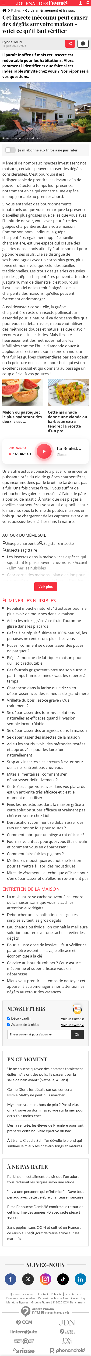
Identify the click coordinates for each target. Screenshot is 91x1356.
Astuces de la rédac (24, 1025)
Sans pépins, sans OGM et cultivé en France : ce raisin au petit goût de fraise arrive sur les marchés (44, 1233)
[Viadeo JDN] (67, 1341)
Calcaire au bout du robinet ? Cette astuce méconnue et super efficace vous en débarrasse (44, 968)
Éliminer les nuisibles (29, 600)
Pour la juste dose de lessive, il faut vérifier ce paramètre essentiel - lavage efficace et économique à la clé (47, 950)
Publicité (56, 1294)
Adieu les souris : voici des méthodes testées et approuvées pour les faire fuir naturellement (46, 749)
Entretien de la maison (31, 889)
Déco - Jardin (20, 1018)
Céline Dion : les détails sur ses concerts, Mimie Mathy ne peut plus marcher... (40, 1092)
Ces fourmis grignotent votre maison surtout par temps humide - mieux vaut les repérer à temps (46, 675)
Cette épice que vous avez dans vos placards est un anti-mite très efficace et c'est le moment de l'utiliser (46, 792)
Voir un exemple (72, 1019)
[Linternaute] (24, 1332)
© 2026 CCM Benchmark (69, 1302)
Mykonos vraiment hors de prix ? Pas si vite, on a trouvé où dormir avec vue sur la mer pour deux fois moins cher (45, 1110)
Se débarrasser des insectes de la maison (43, 737)
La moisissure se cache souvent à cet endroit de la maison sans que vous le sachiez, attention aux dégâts (46, 902)
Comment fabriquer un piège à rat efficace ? (45, 834)
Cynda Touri (12, 42)
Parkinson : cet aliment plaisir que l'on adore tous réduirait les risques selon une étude (43, 1179)
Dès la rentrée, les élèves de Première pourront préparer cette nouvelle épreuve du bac (45, 1128)
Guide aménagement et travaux (50, 10)
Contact (43, 1294)
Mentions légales (17, 1302)
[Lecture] (44, 451)
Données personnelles (20, 1298)
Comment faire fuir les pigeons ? (35, 853)
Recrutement (73, 1294)
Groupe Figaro (40, 1302)
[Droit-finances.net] (67, 1332)
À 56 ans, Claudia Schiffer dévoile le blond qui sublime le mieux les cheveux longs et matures (44, 1143)
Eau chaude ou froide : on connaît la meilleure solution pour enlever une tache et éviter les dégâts (47, 932)
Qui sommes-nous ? (22, 1294)
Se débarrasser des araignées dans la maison (47, 730)
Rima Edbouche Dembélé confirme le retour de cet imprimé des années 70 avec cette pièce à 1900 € (45, 1212)
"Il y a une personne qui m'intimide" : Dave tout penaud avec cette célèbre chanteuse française (45, 1194)
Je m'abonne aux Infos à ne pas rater (47, 150)
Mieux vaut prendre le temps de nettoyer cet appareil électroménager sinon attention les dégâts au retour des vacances (46, 986)
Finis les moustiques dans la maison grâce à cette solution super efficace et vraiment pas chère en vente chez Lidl (46, 810)
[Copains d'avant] (24, 1341)
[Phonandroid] (67, 1350)
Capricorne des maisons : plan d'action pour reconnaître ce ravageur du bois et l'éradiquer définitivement (47, 580)
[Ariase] (24, 1350)
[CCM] (24, 1323)
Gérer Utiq (78, 1298)
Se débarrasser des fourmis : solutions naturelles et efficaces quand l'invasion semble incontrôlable (41, 718)
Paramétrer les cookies (53, 1298)
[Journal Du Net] (67, 1323)
